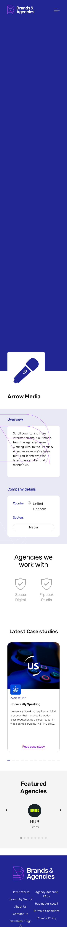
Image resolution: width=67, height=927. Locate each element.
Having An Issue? (46, 903)
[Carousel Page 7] (42, 838)
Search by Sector (20, 899)
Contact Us (20, 914)
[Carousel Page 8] (46, 838)
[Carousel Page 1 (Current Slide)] (21, 838)
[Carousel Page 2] (24, 838)
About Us (20, 906)
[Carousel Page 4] (32, 838)
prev (7, 810)
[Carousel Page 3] (28, 838)
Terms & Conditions (47, 911)
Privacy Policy (46, 918)
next (60, 810)
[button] (57, 11)
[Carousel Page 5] (35, 838)
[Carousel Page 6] (39, 838)
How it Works (20, 892)
